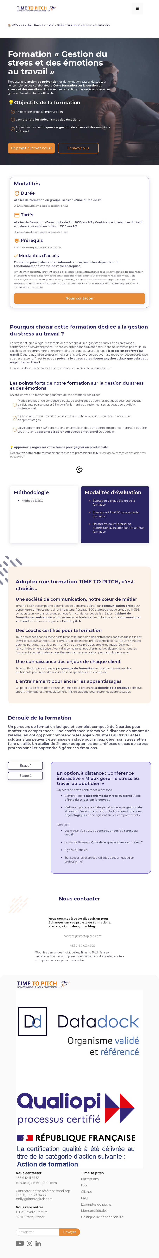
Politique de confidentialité (102, 1217)
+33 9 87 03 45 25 (82, 945)
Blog (84, 1185)
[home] (36, 8)
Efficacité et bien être (26, 25)
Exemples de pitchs (96, 1204)
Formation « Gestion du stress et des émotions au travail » (76, 25)
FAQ (84, 1198)
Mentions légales (94, 1211)
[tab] (25, 766)
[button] (137, 9)
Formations (90, 1179)
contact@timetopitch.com (82, 936)
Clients (86, 1192)
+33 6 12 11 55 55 (28, 1178)
